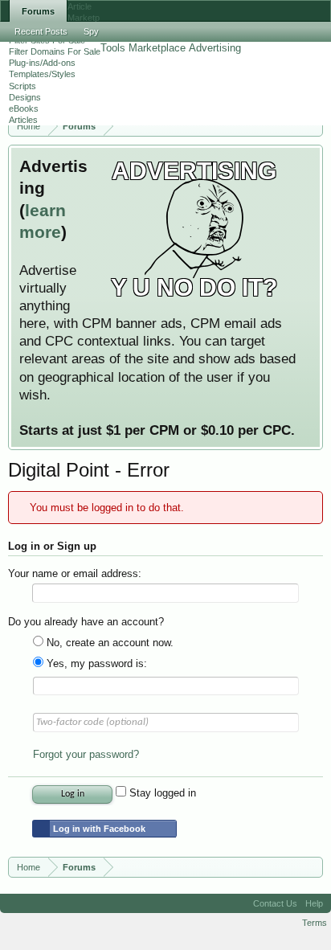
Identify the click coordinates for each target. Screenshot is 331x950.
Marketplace (157, 48)
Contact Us (275, 903)
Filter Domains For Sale (54, 51)
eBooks (24, 108)
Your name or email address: (74, 573)
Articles (23, 120)
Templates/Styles (42, 74)
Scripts (22, 86)
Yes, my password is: (95, 663)
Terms (314, 922)
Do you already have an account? (86, 622)
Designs (25, 97)
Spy (91, 31)
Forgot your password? (86, 754)
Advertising (215, 48)
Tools (112, 48)
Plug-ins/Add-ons (42, 63)
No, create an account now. (108, 643)
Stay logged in (161, 793)
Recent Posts (40, 31)
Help (314, 903)
